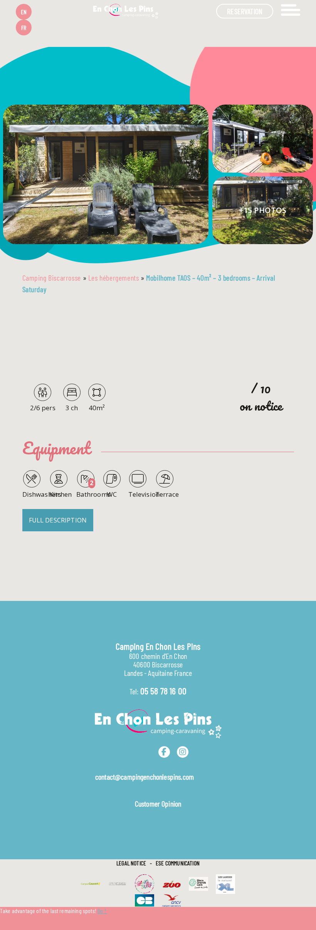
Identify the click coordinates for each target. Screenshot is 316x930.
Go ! (102, 910)
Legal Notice (131, 863)
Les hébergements (113, 277)
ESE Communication (178, 863)
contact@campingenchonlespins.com (144, 776)
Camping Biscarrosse (51, 277)
